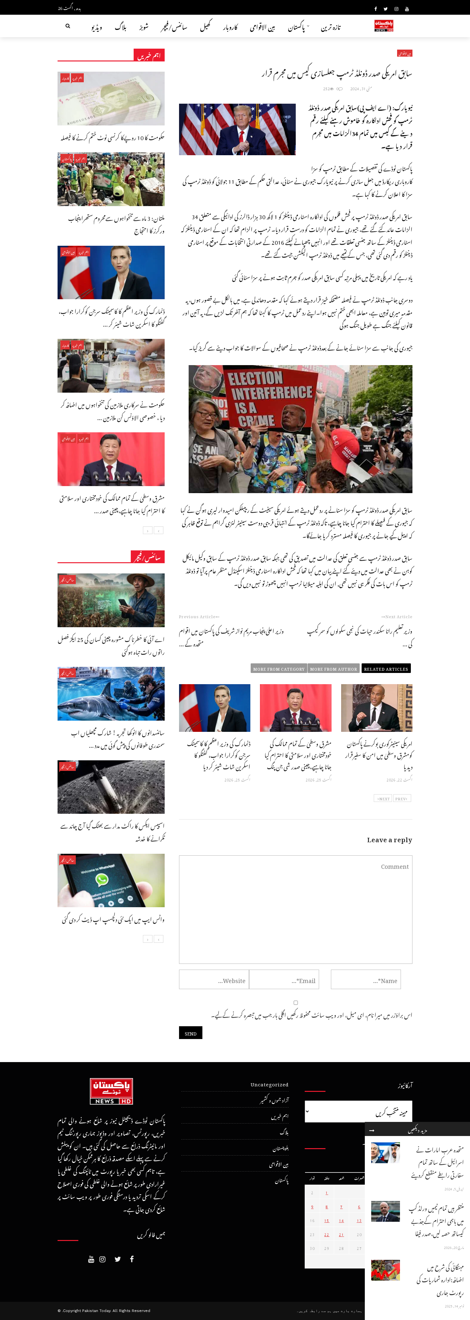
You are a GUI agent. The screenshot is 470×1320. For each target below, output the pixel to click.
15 (326, 1219)
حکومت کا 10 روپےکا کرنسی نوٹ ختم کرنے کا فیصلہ (113, 136)
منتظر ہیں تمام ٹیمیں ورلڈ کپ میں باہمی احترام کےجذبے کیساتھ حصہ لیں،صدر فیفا (436, 1220)
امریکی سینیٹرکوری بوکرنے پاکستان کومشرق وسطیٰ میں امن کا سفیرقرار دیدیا (378, 754)
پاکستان (296, 25)
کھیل (205, 25)
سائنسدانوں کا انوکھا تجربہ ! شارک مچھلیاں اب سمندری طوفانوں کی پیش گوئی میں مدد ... (118, 738)
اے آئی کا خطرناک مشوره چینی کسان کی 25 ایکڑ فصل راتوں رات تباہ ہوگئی (111, 644)
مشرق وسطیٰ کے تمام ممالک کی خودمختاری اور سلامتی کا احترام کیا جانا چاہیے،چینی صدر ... (112, 503)
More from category (279, 668)
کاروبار (230, 25)
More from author (333, 668)
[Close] (372, 1129)
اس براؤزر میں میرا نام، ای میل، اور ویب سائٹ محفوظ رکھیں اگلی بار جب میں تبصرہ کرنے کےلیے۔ (311, 1014)
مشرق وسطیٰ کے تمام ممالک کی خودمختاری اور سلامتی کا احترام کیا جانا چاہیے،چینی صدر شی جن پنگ (298, 754)
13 (359, 1219)
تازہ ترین (331, 25)
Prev (400, 798)
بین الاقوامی (262, 25)
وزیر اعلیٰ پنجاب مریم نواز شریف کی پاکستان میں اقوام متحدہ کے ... (231, 636)
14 (341, 1219)
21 (341, 1233)
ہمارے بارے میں (347, 1310)
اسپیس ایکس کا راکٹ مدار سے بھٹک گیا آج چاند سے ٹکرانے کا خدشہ (112, 831)
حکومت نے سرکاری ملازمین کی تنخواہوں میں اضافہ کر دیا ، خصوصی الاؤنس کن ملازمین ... (113, 410)
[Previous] (158, 530)
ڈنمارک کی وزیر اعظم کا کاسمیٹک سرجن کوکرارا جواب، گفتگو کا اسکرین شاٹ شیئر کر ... (112, 316)
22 (326, 1233)
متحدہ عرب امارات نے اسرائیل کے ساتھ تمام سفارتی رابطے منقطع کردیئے (437, 1161)
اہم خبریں (77, 78)
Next (384, 798)
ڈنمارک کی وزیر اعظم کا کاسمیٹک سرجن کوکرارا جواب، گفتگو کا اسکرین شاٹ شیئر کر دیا (218, 754)
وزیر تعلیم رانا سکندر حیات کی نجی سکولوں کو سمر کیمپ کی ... (359, 636)
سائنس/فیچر (174, 25)
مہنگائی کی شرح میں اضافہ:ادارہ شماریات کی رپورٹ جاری (440, 1279)
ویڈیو (96, 25)
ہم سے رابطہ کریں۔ (314, 1310)
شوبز (144, 25)
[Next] (148, 530)
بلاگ (121, 25)
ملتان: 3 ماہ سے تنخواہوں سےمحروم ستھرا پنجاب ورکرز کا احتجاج (116, 223)
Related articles (386, 668)
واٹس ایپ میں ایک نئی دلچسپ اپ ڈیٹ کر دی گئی (113, 918)
